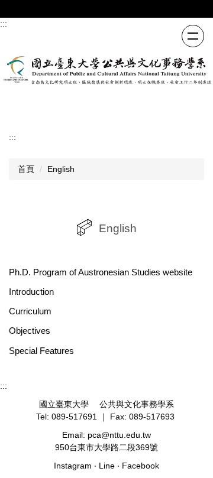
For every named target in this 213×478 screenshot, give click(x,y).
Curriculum (30, 311)
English (61, 169)
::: (3, 23)
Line (107, 465)
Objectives (29, 331)
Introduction (31, 292)
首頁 (26, 169)
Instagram (73, 465)
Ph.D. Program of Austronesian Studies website (100, 272)
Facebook (140, 465)
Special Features (41, 351)
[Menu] (193, 36)
